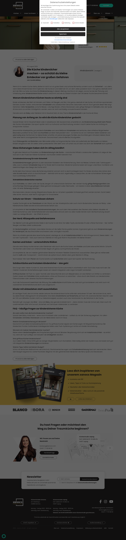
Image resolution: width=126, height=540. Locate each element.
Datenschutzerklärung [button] (64, 42)
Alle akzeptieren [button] (63, 29)
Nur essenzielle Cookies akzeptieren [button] (63, 37)
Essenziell (46, 23)
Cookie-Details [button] (54, 42)
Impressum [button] (72, 42)
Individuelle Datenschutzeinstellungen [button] (63, 40)
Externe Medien (79, 23)
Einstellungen (54, 19)
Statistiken (56, 23)
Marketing (67, 23)
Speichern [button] (63, 34)
